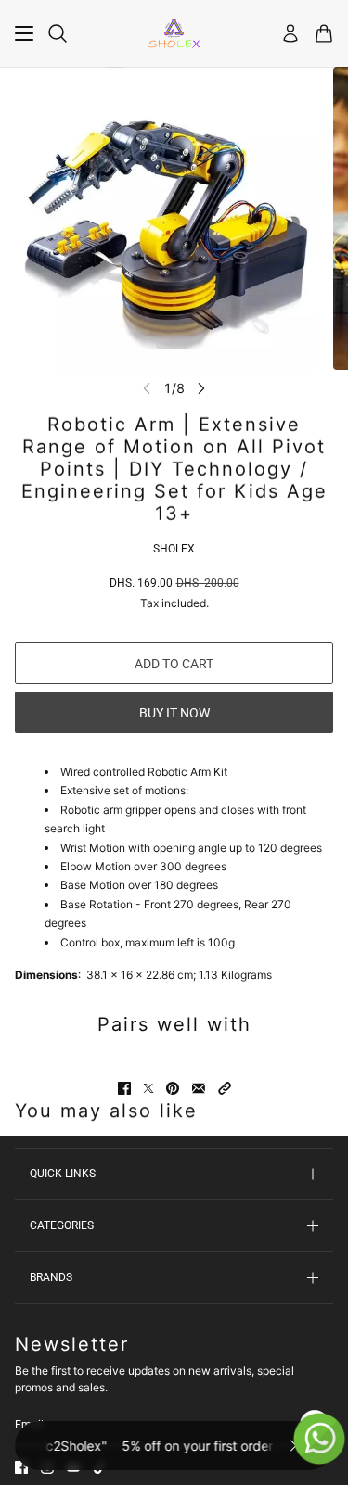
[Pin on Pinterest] (172, 1088)
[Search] (57, 33)
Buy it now (174, 712)
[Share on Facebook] (124, 1088)
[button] (224, 1088)
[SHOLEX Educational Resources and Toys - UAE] (174, 33)
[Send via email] (198, 1088)
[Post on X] (148, 1088)
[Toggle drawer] (24, 33)
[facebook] (21, 1467)
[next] (201, 388)
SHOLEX (174, 548)
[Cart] (324, 33)
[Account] (290, 33)
